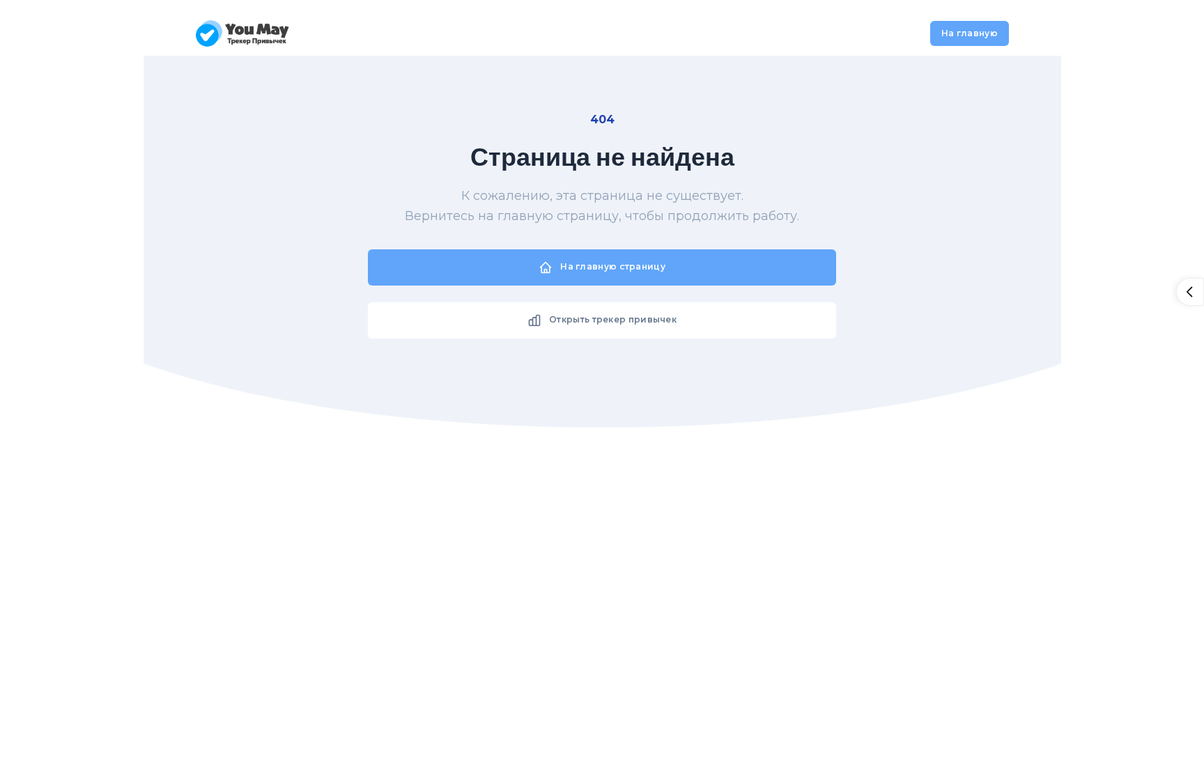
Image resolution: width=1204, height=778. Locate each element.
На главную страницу (611, 266)
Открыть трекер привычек (612, 319)
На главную (969, 33)
